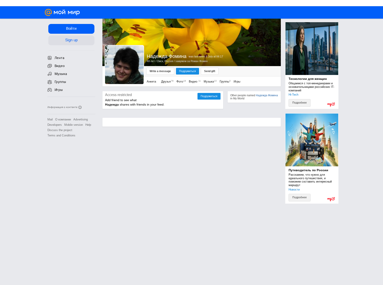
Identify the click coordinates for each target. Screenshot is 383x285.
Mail (50, 119)
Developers (54, 124)
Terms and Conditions (61, 135)
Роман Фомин (199, 61)
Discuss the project (59, 130)
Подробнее (299, 102)
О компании (63, 119)
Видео (194, 81)
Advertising (80, 119)
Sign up (71, 40)
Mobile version (73, 124)
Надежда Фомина (267, 95)
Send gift (209, 71)
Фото (180, 81)
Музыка (209, 81)
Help (88, 124)
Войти (71, 28)
